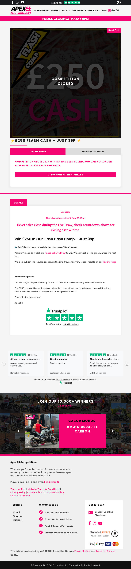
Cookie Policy (34, 492)
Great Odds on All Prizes (59, 519)
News (104, 10)
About (16, 512)
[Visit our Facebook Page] (12, 2)
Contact (18, 516)
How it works (92, 10)
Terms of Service (105, 551)
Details (18, 202)
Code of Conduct (20, 495)
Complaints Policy (54, 492)
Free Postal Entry (93, 151)
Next (112, 431)
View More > (65, 405)
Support (17, 520)
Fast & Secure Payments (59, 525)
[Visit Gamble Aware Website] (104, 535)
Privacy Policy (17, 492)
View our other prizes (65, 174)
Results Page (109, 261)
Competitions (41, 10)
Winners (55, 10)
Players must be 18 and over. (61, 532)
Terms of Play (18, 489)
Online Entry (38, 151)
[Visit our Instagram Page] (17, 2)
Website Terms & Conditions (44, 489)
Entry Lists (77, 10)
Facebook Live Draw (55, 252)
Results (66, 10)
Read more (50, 482)
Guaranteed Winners (57, 512)
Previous (18, 431)
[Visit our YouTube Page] (22, 2)
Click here (100, 515)
